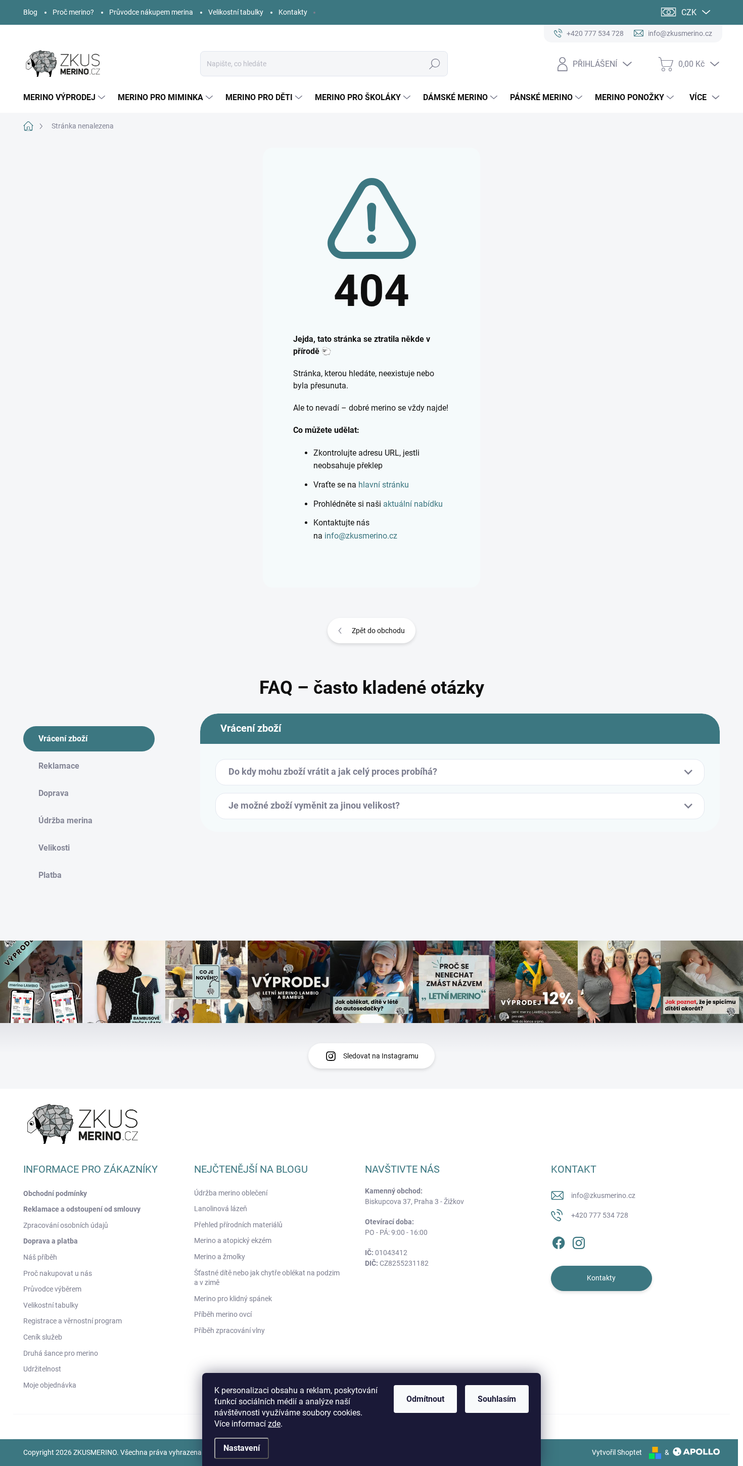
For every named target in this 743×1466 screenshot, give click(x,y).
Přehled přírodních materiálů (238, 1225)
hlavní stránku (383, 485)
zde (274, 1424)
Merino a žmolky (219, 1257)
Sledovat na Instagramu (381, 1056)
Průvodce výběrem (52, 1289)
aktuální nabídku (413, 504)
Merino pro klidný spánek (233, 1299)
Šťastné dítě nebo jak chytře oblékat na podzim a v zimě (267, 1278)
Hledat (435, 64)
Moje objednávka (49, 1385)
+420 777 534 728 (599, 1215)
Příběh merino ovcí (223, 1314)
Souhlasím (497, 1399)
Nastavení (241, 1448)
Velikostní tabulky (235, 12)
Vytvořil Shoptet (617, 1452)
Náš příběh (40, 1257)
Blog (30, 12)
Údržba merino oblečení (230, 1193)
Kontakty (292, 12)
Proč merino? (73, 12)
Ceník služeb (42, 1337)
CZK (688, 12)
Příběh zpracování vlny (229, 1330)
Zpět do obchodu (378, 631)
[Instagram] (578, 1241)
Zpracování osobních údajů (65, 1225)
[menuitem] (65, 97)
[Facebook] (558, 1241)
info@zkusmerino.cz (360, 536)
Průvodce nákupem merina (151, 12)
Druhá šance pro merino (60, 1353)
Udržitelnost (42, 1369)
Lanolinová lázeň (220, 1209)
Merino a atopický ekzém (232, 1240)
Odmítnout (425, 1399)
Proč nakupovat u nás (57, 1273)
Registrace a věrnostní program (72, 1321)
